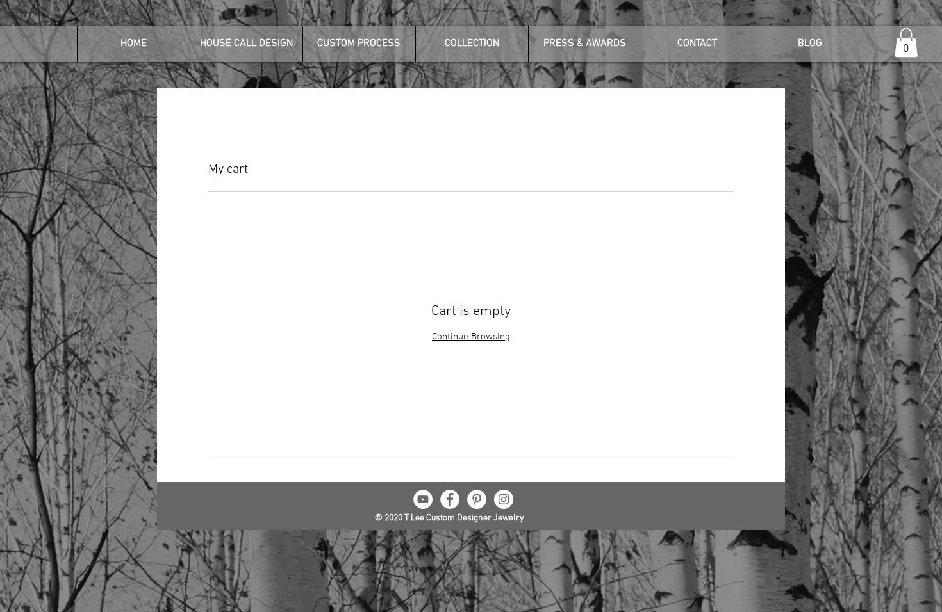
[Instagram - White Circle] (503, 499)
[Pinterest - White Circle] (476, 499)
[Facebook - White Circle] (449, 499)
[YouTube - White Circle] (423, 499)
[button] (906, 42)
